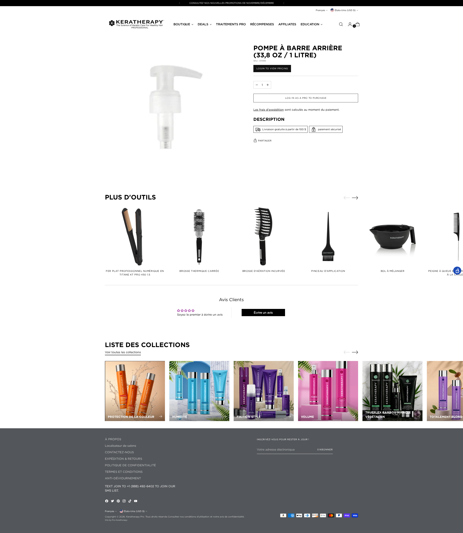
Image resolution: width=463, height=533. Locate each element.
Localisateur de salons (120, 445)
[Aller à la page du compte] (348, 24)
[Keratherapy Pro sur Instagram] (124, 501)
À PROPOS (113, 439)
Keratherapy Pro (135, 516)
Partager (264, 141)
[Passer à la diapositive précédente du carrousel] (347, 198)
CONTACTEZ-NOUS (119, 452)
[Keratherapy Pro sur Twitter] (113, 501)
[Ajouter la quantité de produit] (257, 84)
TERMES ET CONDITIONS (124, 471)
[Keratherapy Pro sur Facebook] (107, 501)
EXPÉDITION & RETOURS (123, 458)
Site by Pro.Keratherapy (116, 520)
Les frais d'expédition (268, 109)
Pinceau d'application (328, 271)
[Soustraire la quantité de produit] (267, 84)
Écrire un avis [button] (263, 312)
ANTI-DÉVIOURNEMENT (123, 478)
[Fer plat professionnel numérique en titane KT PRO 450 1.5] (135, 236)
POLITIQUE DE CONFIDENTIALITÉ (130, 465)
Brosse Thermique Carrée (199, 271)
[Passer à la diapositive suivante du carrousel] (355, 198)
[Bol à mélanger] (392, 236)
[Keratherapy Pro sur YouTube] (136, 501)
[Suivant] (284, 3)
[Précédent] (180, 3)
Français (320, 10)
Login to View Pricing (272, 68)
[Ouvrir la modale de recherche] (341, 24)
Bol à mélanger (393, 271)
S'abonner (325, 449)
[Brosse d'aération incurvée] (264, 236)
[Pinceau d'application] (328, 236)
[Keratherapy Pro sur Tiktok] (130, 501)
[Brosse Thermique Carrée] (199, 236)
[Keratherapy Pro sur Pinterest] (118, 501)
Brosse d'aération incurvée (263, 271)
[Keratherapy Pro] (136, 24)
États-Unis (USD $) (345, 10)
